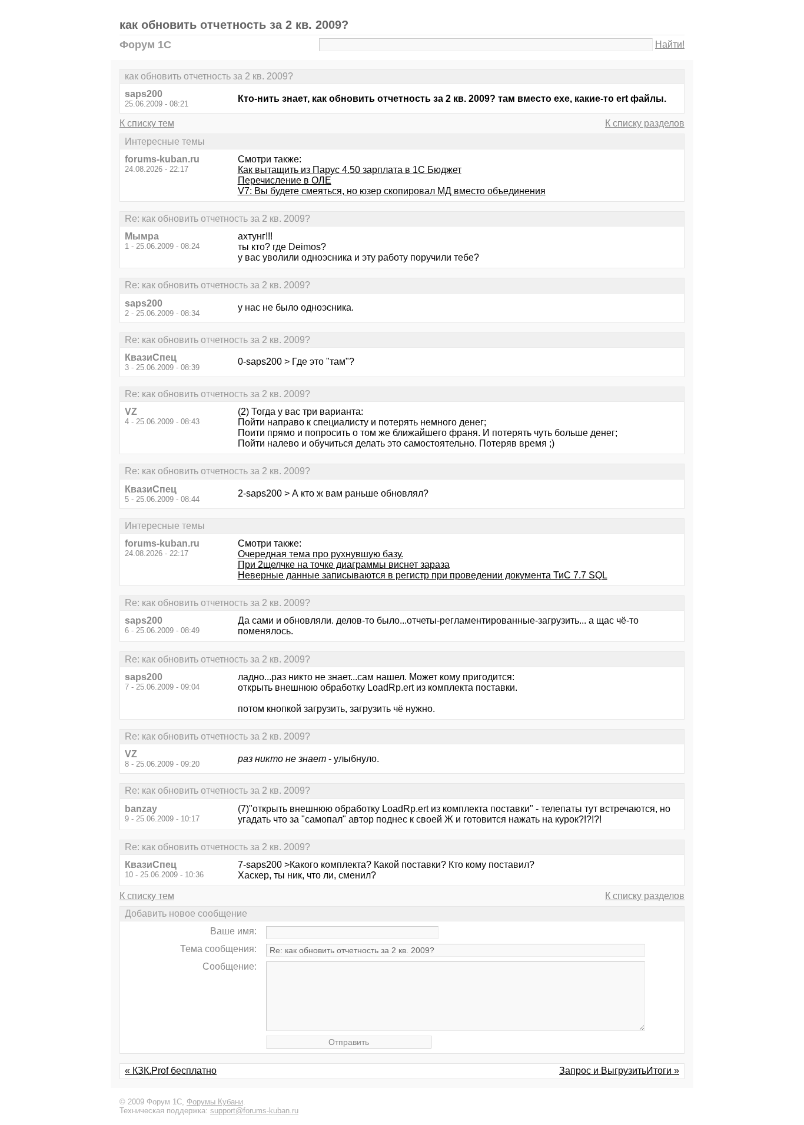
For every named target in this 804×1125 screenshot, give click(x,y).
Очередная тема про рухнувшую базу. (320, 554)
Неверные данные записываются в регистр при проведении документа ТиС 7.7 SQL (422, 575)
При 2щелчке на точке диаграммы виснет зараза (344, 565)
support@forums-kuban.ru (254, 1110)
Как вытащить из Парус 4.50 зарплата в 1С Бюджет (349, 170)
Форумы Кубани (215, 1101)
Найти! (670, 44)
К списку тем (146, 123)
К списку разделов (645, 123)
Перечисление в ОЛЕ (284, 180)
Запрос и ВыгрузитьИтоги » (619, 1071)
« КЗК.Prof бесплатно (171, 1071)
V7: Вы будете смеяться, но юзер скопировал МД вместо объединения (392, 191)
